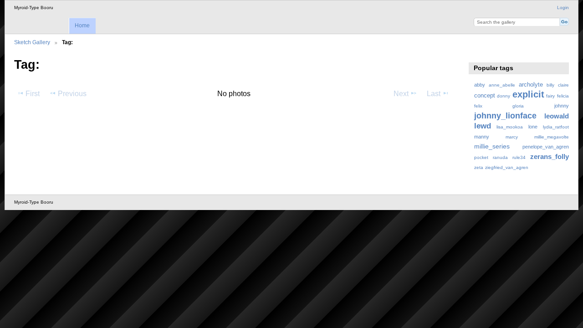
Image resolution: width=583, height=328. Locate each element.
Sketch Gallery (32, 42)
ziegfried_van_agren (506, 167)
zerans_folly (549, 156)
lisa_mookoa (509, 126)
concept (484, 95)
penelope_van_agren (545, 146)
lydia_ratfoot (556, 126)
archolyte (531, 85)
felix (478, 105)
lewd (482, 126)
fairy (550, 95)
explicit (528, 94)
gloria (518, 105)
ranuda (500, 157)
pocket (481, 157)
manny (481, 136)
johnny (561, 105)
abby (479, 84)
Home (82, 25)
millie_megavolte (551, 136)
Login (563, 7)
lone (532, 126)
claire (563, 84)
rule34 (519, 157)
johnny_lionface (505, 115)
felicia (563, 95)
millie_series (492, 146)
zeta (478, 167)
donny (503, 95)
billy (550, 84)
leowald (556, 116)
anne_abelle (502, 84)
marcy (512, 136)
